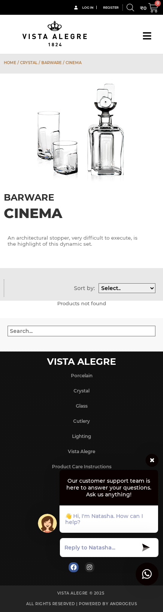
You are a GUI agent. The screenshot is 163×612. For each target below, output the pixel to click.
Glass (82, 406)
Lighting (81, 436)
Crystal (29, 62)
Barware (51, 62)
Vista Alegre (81, 451)
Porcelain (81, 375)
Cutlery (81, 421)
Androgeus (123, 603)
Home (10, 62)
